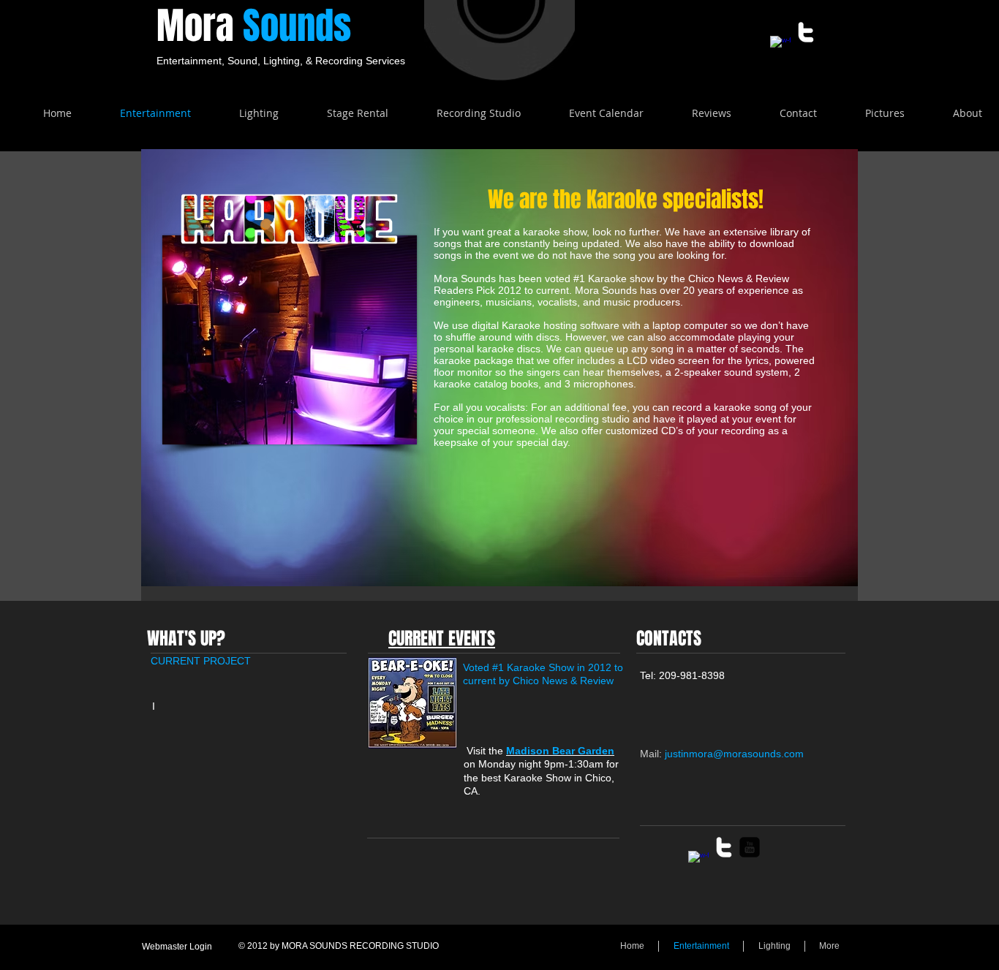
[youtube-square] (749, 847)
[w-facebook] (780, 46)
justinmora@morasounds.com (734, 753)
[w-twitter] (806, 32)
